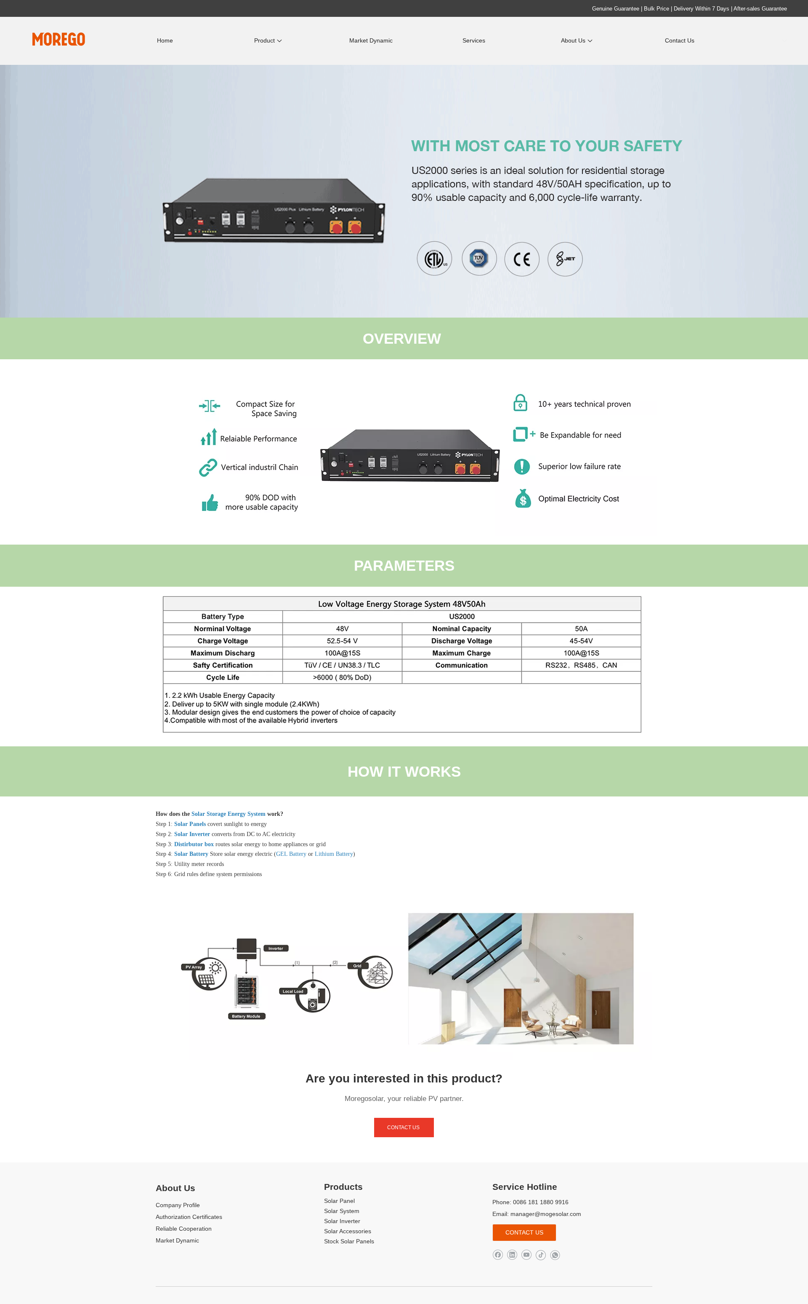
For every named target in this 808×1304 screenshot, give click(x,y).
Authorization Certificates (189, 1216)
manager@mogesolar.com (545, 1213)
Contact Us (404, 1127)
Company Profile (178, 1205)
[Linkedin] (512, 1255)
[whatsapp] (555, 1255)
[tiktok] (540, 1255)
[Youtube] (526, 1255)
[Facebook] (497, 1255)
